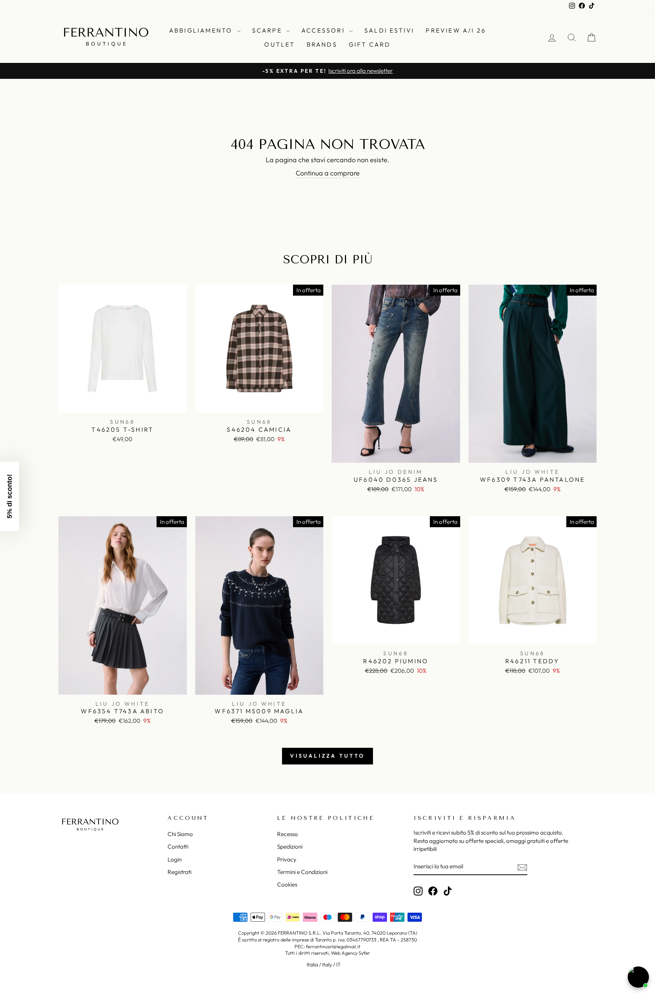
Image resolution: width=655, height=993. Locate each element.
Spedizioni (289, 846)
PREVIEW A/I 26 (456, 30)
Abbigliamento (202, 30)
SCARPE (268, 30)
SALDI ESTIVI (389, 30)
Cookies (287, 884)
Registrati (179, 872)
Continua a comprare (328, 173)
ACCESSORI (324, 30)
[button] (9, 496)
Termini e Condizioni (302, 872)
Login (175, 859)
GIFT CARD (370, 44)
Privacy (286, 859)
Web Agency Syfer (350, 953)
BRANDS (322, 44)
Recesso (287, 834)
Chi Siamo (180, 834)
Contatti (178, 846)
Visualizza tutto (327, 755)
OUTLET (279, 44)
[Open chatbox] (638, 977)
